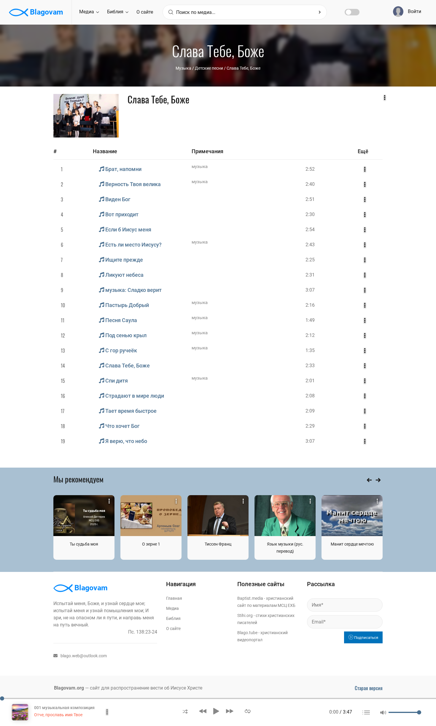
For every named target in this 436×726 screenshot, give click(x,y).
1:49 (310, 320)
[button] (185, 711)
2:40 (310, 184)
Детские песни (209, 68)
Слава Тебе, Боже (243, 68)
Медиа (87, 12)
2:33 (310, 365)
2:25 (310, 260)
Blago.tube (247, 632)
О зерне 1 (151, 544)
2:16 (310, 305)
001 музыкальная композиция (64, 707)
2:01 (310, 380)
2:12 (310, 335)
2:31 (310, 275)
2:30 (310, 214)
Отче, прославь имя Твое (58, 714)
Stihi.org (245, 615)
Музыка (183, 68)
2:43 (310, 244)
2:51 (310, 199)
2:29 (310, 426)
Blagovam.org (69, 688)
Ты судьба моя (84, 544)
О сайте (144, 12)
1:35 (310, 350)
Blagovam (45, 12)
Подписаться (365, 637)
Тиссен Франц (218, 544)
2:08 (310, 396)
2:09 (310, 411)
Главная (174, 598)
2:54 (310, 229)
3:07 (310, 290)
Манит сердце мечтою (352, 544)
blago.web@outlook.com (84, 655)
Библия (116, 12)
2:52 (310, 169)
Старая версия (369, 688)
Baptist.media (250, 598)
